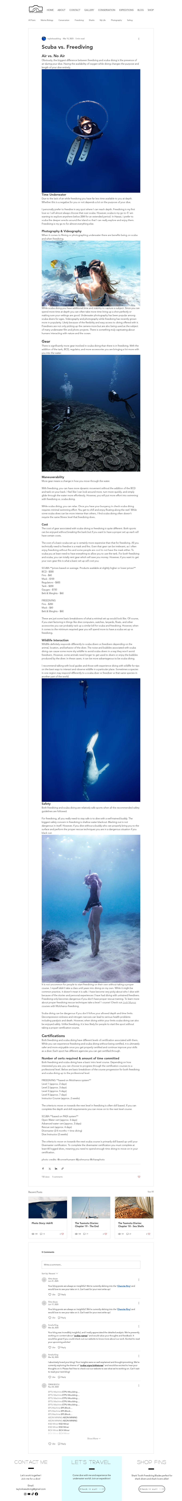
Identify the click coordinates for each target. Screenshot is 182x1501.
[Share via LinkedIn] (56, 1168)
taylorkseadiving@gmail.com (31, 1489)
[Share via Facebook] (43, 1168)
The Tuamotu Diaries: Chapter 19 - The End (87, 1225)
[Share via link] (62, 1168)
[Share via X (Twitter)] (49, 1168)
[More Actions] (138, 1279)
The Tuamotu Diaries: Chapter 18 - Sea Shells (131, 1225)
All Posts (31, 20)
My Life (103, 20)
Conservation (63, 20)
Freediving (79, 20)
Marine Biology (47, 20)
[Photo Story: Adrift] (48, 1207)
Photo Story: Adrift (42, 1223)
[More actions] (138, 38)
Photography (116, 20)
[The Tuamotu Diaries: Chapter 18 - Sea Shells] (134, 1207)
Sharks (91, 20)
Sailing (130, 20)
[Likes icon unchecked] (50, 1294)
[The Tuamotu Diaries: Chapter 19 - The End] (91, 1207)
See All (151, 1191)
